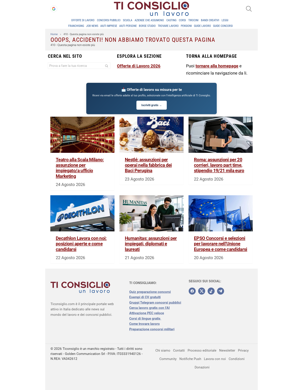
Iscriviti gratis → (151, 105)
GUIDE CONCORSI (223, 26)
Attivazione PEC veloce (146, 313)
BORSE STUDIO (147, 26)
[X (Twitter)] (201, 291)
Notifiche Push (190, 359)
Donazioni (202, 367)
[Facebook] (192, 291)
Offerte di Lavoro (83, 20)
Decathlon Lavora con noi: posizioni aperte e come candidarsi (81, 244)
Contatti (179, 350)
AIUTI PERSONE (128, 26)
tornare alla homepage (217, 66)
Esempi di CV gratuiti (145, 297)
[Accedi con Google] (53, 8)
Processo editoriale (202, 350)
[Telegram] (220, 291)
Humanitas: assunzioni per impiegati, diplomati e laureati (151, 244)
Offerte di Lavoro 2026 (138, 66)
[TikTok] (211, 291)
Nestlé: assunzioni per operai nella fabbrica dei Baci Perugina (148, 165)
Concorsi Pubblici (108, 20)
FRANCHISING (76, 26)
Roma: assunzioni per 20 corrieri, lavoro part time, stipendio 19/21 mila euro (219, 165)
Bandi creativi (210, 20)
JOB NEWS (92, 26)
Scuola (127, 20)
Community (168, 359)
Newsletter (227, 350)
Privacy (243, 350)
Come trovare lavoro (144, 324)
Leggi (225, 20)
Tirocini (193, 20)
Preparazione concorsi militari (151, 329)
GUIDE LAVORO (202, 26)
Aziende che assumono (149, 20)
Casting (171, 20)
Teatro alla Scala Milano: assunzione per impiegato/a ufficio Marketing (80, 168)
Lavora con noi (215, 359)
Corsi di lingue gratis (145, 318)
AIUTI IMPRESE (108, 26)
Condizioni (237, 359)
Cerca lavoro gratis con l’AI (149, 308)
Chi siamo (162, 350)
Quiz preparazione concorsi (150, 292)
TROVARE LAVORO (168, 26)
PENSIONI (186, 26)
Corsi (182, 20)
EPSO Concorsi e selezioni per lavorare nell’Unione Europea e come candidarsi (220, 244)
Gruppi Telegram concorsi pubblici (155, 303)
